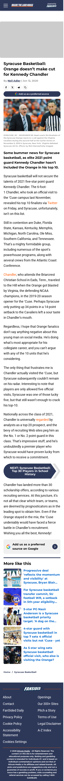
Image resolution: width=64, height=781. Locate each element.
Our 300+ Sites (48, 704)
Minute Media (23, 751)
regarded (42, 419)
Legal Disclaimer (49, 723)
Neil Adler (14, 80)
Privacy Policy (12, 717)
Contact (8, 704)
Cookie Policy (12, 723)
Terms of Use (47, 717)
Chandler (10, 274)
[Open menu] (6, 5)
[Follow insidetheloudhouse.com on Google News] (55, 546)
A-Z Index (44, 730)
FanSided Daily (13, 710)
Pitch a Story (46, 710)
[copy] (25, 87)
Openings (44, 697)
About (7, 697)
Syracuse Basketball (25, 672)
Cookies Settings (15, 742)
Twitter (52, 203)
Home (7, 672)
